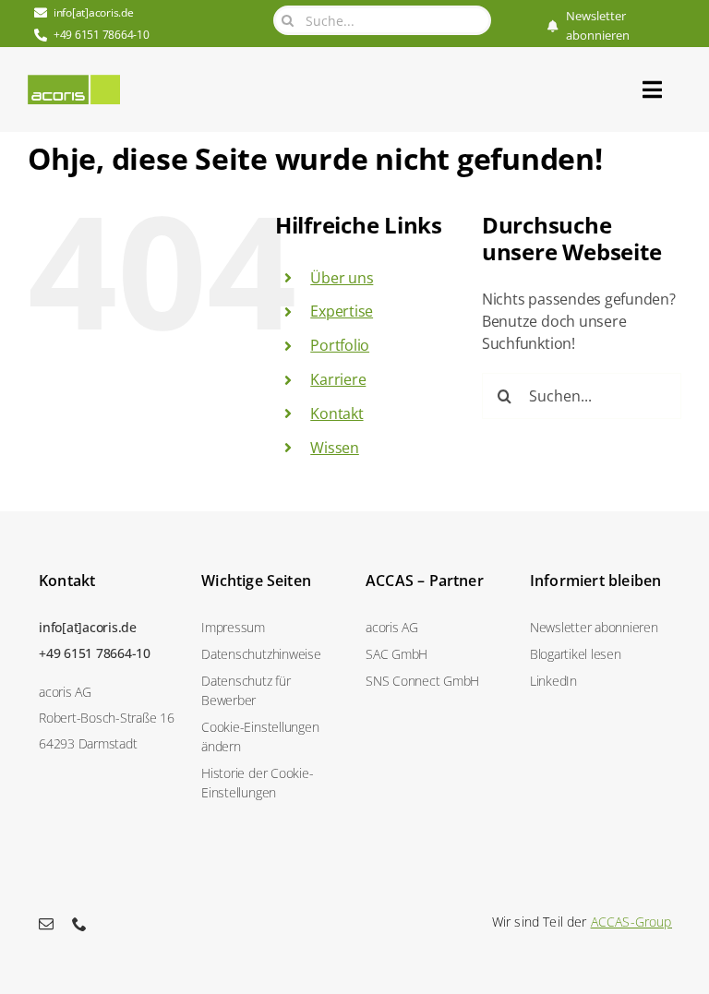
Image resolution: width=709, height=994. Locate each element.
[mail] (46, 923)
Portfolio (339, 345)
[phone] (79, 923)
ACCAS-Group (631, 921)
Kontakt (336, 413)
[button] (272, 736)
